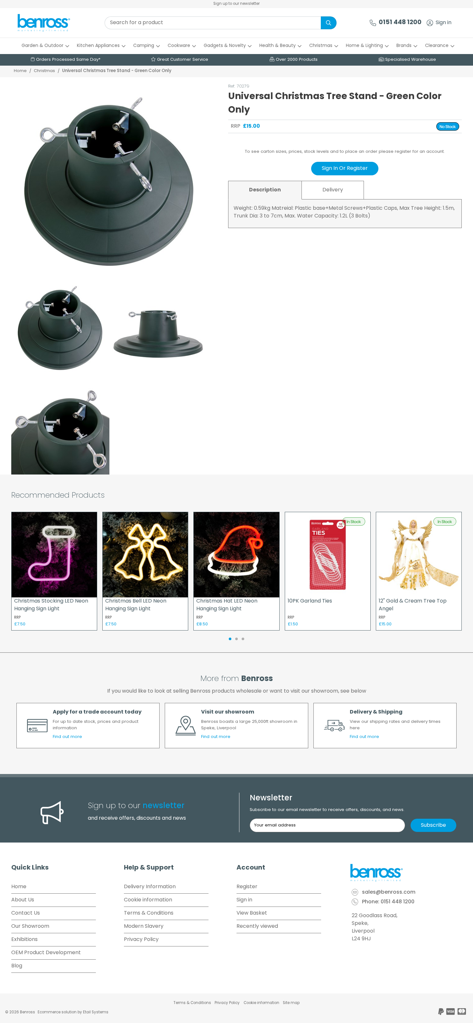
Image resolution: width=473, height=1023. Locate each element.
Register (246, 886)
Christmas (320, 45)
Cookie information (148, 900)
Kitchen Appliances (98, 45)
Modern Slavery (143, 926)
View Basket (251, 913)
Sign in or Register (345, 168)
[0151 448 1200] (373, 23)
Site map (291, 1003)
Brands (404, 45)
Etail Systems (95, 1012)
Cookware (179, 45)
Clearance (437, 45)
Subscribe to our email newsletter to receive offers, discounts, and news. (327, 810)
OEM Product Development (46, 952)
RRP (235, 126)
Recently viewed (257, 926)
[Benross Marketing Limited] (405, 872)
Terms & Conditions (148, 913)
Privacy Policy (141, 939)
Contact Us (25, 913)
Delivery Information (150, 886)
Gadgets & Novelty (225, 45)
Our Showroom (30, 926)
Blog (16, 966)
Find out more (67, 737)
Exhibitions (24, 939)
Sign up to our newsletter (236, 4)
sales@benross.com (388, 892)
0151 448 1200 (400, 23)
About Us (22, 900)
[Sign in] (430, 23)
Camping (143, 45)
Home (20, 71)
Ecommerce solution (57, 1012)
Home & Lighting (364, 45)
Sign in (443, 22)
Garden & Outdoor (42, 45)
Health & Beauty (277, 45)
